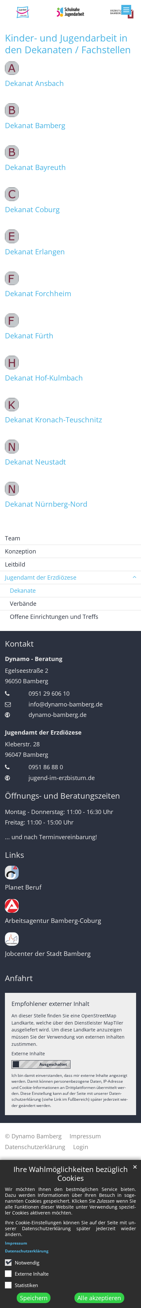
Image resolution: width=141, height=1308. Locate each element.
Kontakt (19, 644)
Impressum (16, 1243)
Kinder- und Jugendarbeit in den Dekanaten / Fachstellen (68, 44)
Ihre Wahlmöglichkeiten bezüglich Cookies (70, 1173)
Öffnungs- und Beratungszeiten (62, 796)
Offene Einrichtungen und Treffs (54, 616)
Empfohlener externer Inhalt (50, 1004)
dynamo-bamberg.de (58, 715)
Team (12, 538)
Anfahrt (19, 978)
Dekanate (23, 590)
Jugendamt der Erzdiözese (43, 732)
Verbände (23, 603)
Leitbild (15, 564)
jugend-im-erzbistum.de (62, 778)
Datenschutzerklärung (27, 1251)
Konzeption (20, 551)
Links (14, 855)
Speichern (34, 1298)
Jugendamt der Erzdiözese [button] (40, 577)
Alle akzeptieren (99, 1298)
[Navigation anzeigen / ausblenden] (126, 10)
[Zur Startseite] (70, 12)
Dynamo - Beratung (33, 659)
